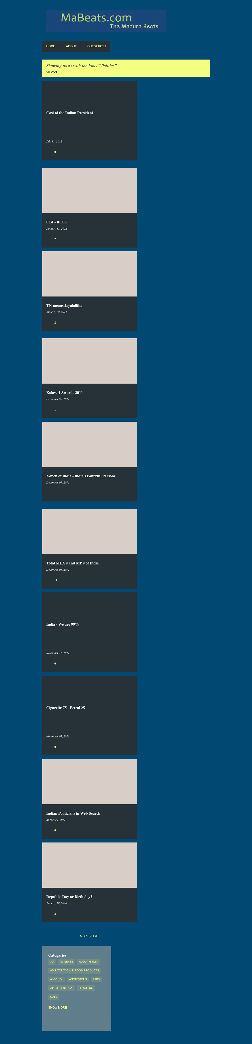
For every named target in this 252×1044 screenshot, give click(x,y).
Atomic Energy (61, 987)
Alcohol (56, 979)
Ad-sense (66, 961)
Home (50, 46)
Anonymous (78, 979)
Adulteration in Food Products (74, 970)
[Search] (207, 16)
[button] (130, 151)
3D (52, 961)
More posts (89, 936)
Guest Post (96, 46)
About (71, 46)
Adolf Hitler (88, 961)
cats (53, 996)
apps (96, 979)
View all (53, 72)
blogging (86, 987)
